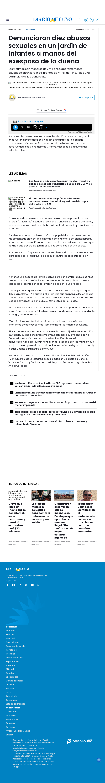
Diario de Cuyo (15, 29)
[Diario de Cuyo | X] (92, 20)
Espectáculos (13, 661)
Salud (8, 692)
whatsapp (38, 585)
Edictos (9, 734)
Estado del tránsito (15, 703)
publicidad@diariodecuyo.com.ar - (29, 753)
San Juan (10, 630)
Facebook (7, 585)
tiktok (19, 585)
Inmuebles (11, 715)
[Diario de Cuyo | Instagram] (86, 20)
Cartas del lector (14, 680)
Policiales (30, 29)
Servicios (10, 727)
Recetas (10, 673)
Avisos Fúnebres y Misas (18, 730)
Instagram (13, 585)
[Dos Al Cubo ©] (79, 743)
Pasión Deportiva (14, 657)
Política (10, 634)
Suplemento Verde (15, 646)
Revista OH (11, 649)
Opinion (10, 684)
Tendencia (11, 700)
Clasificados (12, 711)
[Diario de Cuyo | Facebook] (81, 20)
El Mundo (10, 669)
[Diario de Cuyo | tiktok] (97, 20)
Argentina (11, 665)
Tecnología (11, 696)
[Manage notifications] (99, 760)
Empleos (10, 723)
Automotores (12, 719)
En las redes (12, 676)
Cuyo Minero (12, 642)
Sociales (10, 688)
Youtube (32, 585)
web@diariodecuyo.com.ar (24, 748)
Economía (11, 638)
